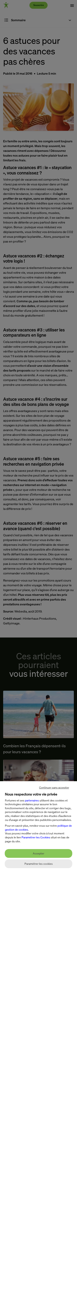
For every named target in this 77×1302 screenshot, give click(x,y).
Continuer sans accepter (54, 787)
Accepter (38, 853)
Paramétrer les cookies (38, 864)
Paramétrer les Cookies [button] (36, 837)
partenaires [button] (32, 800)
